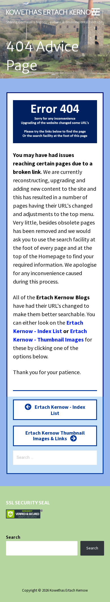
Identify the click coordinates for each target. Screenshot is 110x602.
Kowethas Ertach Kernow (51, 12)
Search (13, 537)
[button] (95, 13)
